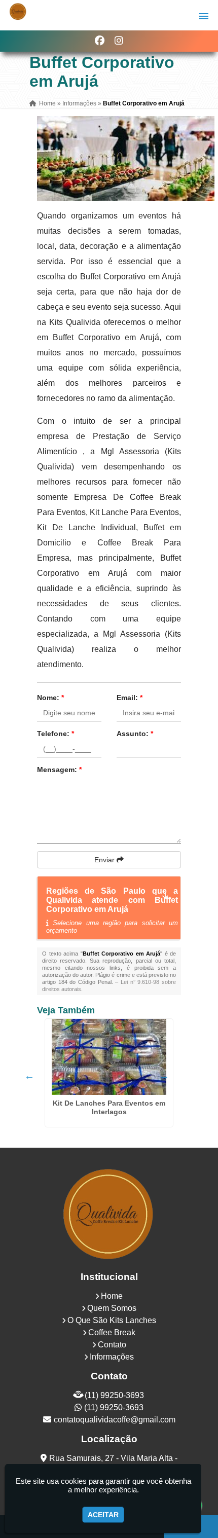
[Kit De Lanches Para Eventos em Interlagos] (109, 1057)
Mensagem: (59, 769)
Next (164, 1076)
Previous (29, 1076)
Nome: (50, 697)
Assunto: (135, 733)
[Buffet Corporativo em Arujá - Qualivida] (18, 11)
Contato (112, 1344)
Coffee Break (111, 1332)
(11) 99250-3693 (114, 1395)
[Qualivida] (109, 1213)
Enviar (105, 860)
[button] (204, 16)
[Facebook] (99, 40)
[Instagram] (119, 40)
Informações (112, 1356)
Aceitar (103, 1515)
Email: (129, 697)
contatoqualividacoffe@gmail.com (114, 1419)
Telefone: (55, 733)
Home (112, 1296)
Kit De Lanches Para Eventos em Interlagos (109, 1107)
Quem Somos (111, 1308)
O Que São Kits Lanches (111, 1320)
